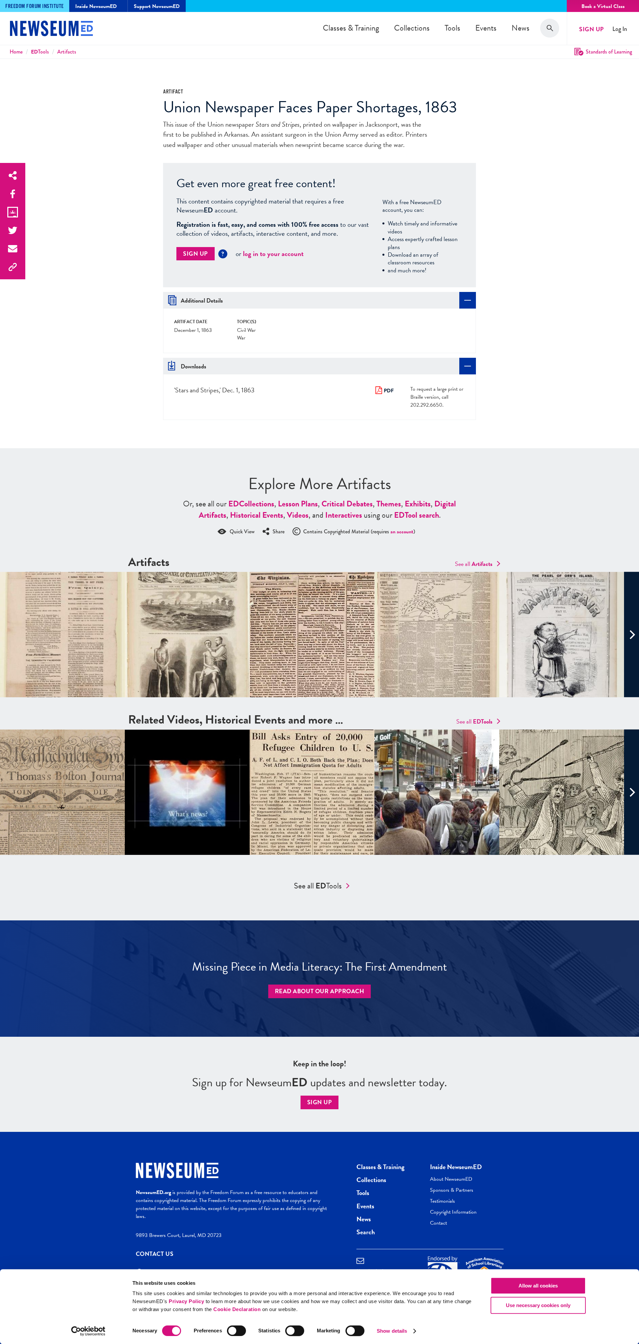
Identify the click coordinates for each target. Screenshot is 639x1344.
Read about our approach (319, 991)
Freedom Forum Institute (34, 6)
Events (486, 28)
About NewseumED (451, 1179)
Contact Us (155, 1253)
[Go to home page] (51, 29)
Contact (438, 1223)
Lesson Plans (298, 504)
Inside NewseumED (456, 1167)
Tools (452, 28)
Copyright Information (453, 1212)
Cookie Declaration (237, 1309)
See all (474, 563)
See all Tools (318, 886)
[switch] (236, 1330)
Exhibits (418, 504)
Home (16, 52)
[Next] (631, 634)
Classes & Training (351, 28)
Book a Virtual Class (603, 6)
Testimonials (442, 1201)
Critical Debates (347, 504)
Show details (392, 1331)
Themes (388, 504)
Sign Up (591, 29)
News (521, 28)
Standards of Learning (609, 52)
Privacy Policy (186, 1301)
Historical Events (256, 515)
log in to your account (273, 253)
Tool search (416, 515)
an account (401, 532)
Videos (298, 515)
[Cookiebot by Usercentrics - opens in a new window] (88, 1331)
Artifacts (66, 52)
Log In (619, 29)
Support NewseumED (157, 6)
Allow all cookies (538, 1285)
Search (365, 1232)
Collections (412, 28)
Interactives (343, 515)
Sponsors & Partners (451, 1190)
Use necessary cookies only (538, 1305)
